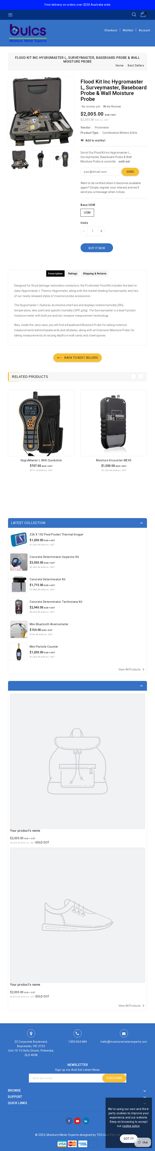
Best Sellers (136, 65)
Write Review (112, 106)
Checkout (110, 30)
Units (84, 223)
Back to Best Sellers (81, 357)
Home (120, 65)
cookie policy (131, 1126)
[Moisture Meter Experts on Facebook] (69, 1120)
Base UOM (88, 205)
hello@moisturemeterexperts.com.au (126, 1041)
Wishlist (128, 30)
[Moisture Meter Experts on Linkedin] (86, 1120)
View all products (132, 669)
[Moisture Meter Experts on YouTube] (77, 1120)
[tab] (55, 273)
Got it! (129, 1138)
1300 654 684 (77, 1041)
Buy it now (97, 248)
